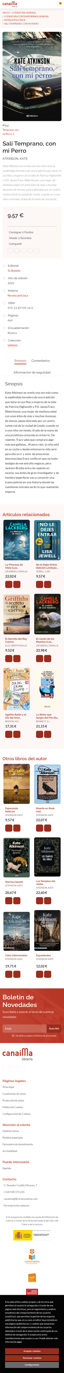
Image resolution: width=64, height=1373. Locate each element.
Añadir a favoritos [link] (20, 238)
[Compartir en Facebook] (10, 250)
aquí (19, 1341)
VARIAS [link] (12, 345)
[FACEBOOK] (6, 1068)
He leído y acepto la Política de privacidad (36, 1035)
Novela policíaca (14, 20)
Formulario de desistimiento (18, 1144)
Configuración (32, 1364)
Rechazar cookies (32, 1358)
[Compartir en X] (17, 250)
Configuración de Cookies (17, 1113)
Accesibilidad (10, 1151)
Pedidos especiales (13, 1137)
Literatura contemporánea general (26, 16)
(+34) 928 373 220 (14, 1192)
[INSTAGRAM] (14, 1068)
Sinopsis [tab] (20, 360)
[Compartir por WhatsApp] (23, 250)
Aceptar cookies (32, 1351)
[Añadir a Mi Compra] (8, 584)
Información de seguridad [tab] (32, 372)
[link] (16, 584)
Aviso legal (8, 1087)
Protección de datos (13, 1100)
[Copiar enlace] (36, 250)
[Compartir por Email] (30, 250)
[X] (21, 1068)
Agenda (7, 1168)
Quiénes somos (11, 1130)
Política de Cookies (13, 1107)
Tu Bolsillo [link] (14, 270)
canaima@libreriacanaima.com (21, 1198)
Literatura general (24, 12)
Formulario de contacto (16, 1205)
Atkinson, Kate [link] (15, 158)
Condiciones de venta (14, 1093)
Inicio (6, 12)
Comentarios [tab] (40, 360)
